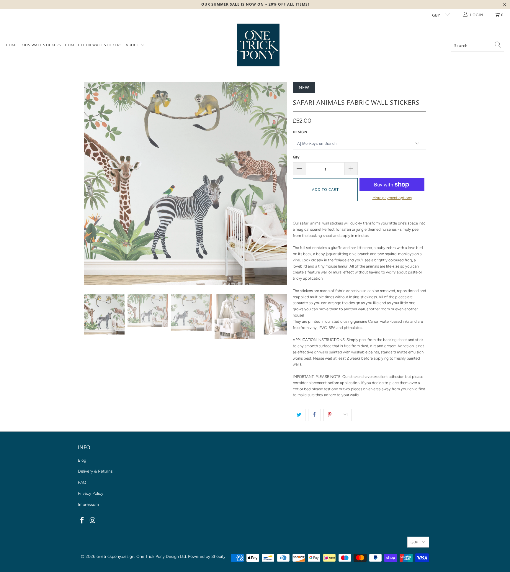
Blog (82, 460)
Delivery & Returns (95, 471)
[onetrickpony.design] (258, 45)
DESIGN (300, 132)
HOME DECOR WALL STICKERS (93, 44)
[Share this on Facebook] (314, 415)
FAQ (82, 482)
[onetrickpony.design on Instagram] (93, 521)
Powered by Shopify (206, 556)
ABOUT (133, 44)
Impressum (88, 504)
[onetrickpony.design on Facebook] (82, 521)
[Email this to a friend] (345, 415)
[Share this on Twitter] (299, 415)
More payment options (392, 198)
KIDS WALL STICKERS (41, 44)
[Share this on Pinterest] (329, 415)
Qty (296, 157)
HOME (12, 44)
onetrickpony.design (115, 556)
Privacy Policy (90, 493)
